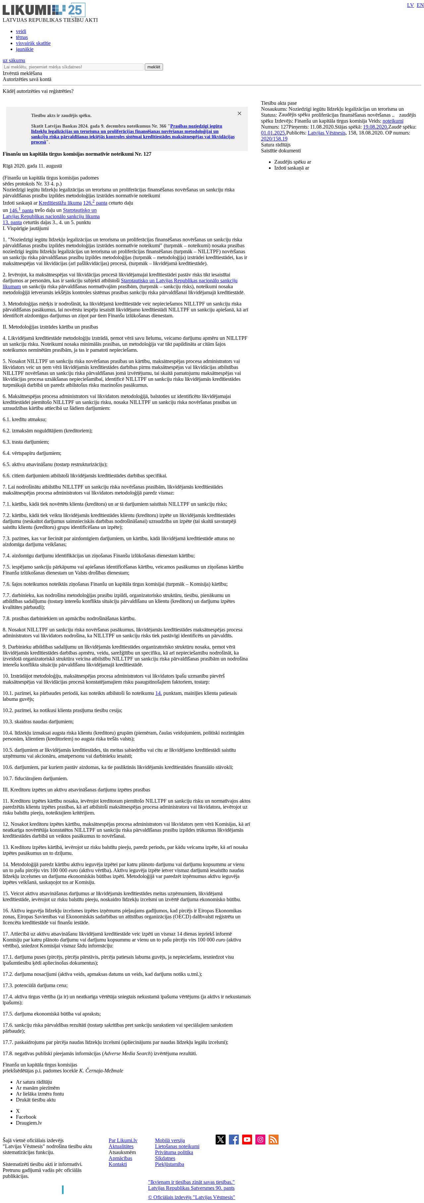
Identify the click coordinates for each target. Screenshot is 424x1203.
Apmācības (120, 1158)
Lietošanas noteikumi (177, 1146)
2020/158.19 (274, 138)
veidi (21, 31)
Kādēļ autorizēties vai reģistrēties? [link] (38, 91)
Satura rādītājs (276, 144)
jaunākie (24, 49)
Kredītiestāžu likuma (60, 203)
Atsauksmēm (122, 1152)
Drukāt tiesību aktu (36, 1100)
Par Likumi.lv (123, 1140)
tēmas (22, 37)
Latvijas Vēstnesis (326, 133)
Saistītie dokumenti (281, 150)
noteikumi (393, 121)
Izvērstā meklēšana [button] (22, 73)
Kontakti (118, 1164)
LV (410, 5)
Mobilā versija (170, 1140)
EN (420, 5)
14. (158, 693)
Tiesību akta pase (279, 103)
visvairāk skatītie (33, 43)
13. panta (12, 222)
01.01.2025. (273, 133)
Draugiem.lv (29, 1123)
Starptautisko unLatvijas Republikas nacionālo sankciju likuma (51, 213)
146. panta (21, 210)
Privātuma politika (174, 1152)
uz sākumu (14, 60)
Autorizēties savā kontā (27, 79)
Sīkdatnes (165, 1158)
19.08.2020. (375, 127)
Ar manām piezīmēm (38, 1088)
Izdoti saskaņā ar (291, 168)
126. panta (95, 203)
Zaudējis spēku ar (292, 162)
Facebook (26, 1117)
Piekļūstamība (169, 1164)
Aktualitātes (121, 1146)
